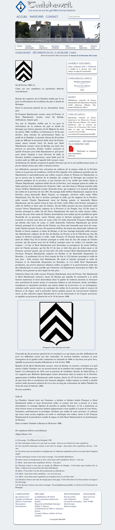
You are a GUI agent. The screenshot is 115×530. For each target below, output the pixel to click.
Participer (36, 16)
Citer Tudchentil (70, 499)
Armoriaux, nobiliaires (55, 47)
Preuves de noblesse (82, 85)
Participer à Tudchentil (23, 499)
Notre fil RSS (88, 501)
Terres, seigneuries (43, 47)
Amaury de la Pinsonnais (79, 55)
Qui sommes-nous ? (22, 497)
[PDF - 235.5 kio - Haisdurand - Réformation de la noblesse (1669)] (72, 151)
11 (71, 262)
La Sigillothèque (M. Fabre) (45, 497)
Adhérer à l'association (23, 501)
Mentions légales (70, 506)
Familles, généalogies (29, 47)
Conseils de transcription (73, 501)
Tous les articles (69, 497)
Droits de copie (69, 504)
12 (62, 267)
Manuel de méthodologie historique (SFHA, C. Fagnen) (47, 505)
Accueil (22, 16)
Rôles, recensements (70, 47)
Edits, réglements (83, 47)
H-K (82, 90)
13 (30, 434)
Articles (19, 46)
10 (68, 256)
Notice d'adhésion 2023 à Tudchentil (82, 66)
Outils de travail (94, 47)
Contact (52, 16)
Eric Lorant (93, 55)
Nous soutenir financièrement (20, 505)
